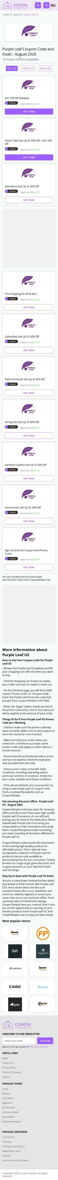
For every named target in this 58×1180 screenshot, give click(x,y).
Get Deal (29, 200)
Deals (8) (45, 68)
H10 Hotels (8, 1098)
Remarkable (8, 1116)
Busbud (6, 1093)
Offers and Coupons (38, 1046)
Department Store (11, 1151)
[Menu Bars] (46, 5)
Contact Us (7, 1062)
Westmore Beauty (11, 1121)
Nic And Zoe (8, 1107)
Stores (16, 14)
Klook (5, 1088)
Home (6, 14)
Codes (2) (28, 68)
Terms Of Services (11, 1072)
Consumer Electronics (13, 1146)
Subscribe (45, 1040)
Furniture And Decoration (15, 1160)
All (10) (11, 68)
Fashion (6, 1155)
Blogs (5, 1058)
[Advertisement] (29, 238)
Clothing (6, 1141)
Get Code (29, 111)
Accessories (8, 1137)
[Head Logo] (14, 5)
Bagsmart (7, 1102)
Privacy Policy (9, 1067)
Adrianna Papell (10, 1112)
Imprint (6, 1076)
